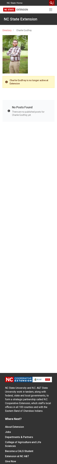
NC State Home (14, 3)
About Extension (14, 426)
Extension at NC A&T (17, 456)
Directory (7, 30)
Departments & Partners (19, 437)
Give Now (10, 461)
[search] (52, 3)
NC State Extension (20, 19)
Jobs (8, 431)
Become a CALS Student (19, 451)
